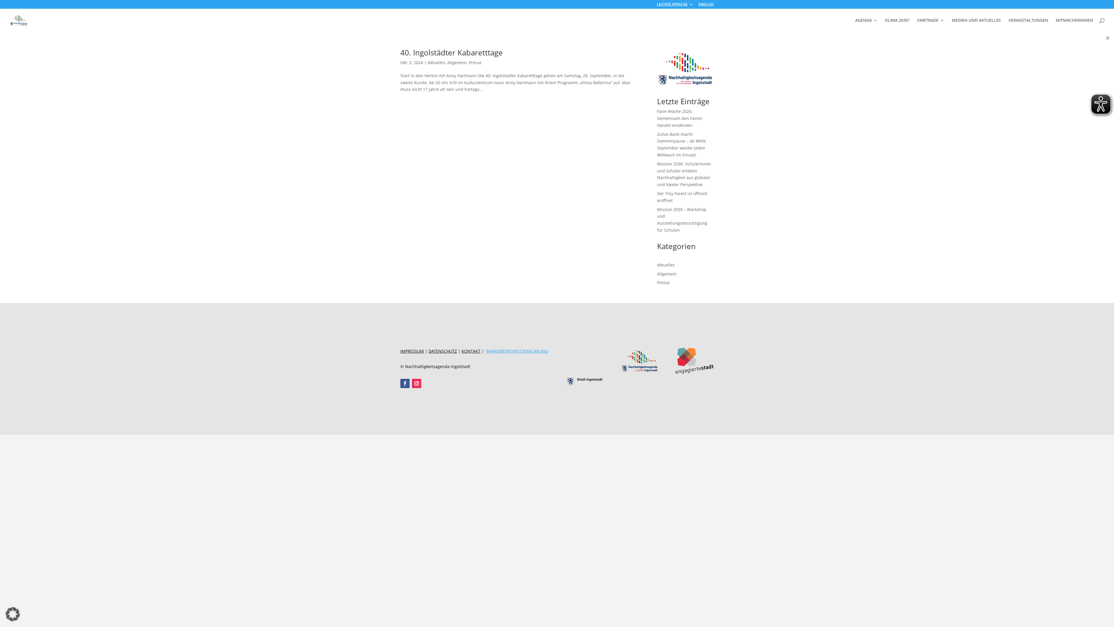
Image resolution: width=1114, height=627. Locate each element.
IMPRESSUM (412, 351)
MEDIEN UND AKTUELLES (976, 20)
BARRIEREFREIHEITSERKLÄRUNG (517, 351)
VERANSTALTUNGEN (1028, 20)
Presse (475, 62)
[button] (13, 614)
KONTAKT (471, 351)
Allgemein (457, 62)
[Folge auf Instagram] (416, 383)
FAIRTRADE (927, 20)
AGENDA (863, 20)
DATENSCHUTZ (442, 351)
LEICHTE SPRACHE (672, 5)
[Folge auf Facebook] (405, 383)
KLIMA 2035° (897, 20)
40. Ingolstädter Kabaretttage (451, 52)
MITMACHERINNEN (1074, 20)
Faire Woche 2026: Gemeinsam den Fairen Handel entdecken (679, 118)
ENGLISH (706, 5)
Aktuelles (436, 62)
